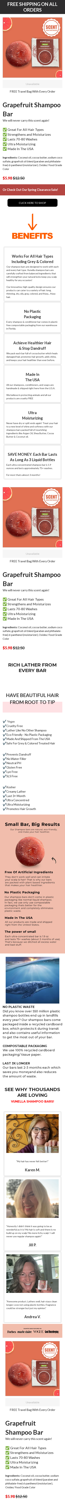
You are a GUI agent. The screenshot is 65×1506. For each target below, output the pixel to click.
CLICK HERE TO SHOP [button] (32, 202)
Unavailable (32, 83)
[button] (32, 47)
